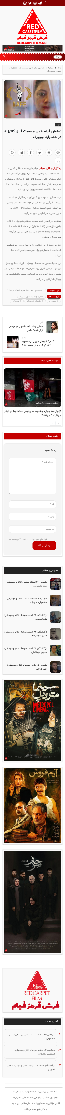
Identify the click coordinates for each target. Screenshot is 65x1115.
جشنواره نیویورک (34, 301)
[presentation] (53, 423)
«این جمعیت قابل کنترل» (31, 296)
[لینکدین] (58, 161)
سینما (50, 68)
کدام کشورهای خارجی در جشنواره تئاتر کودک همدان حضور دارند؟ (38, 343)
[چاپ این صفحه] (49, 152)
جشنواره (52, 301)
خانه (59, 68)
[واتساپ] (12, 152)
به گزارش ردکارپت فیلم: (50, 168)
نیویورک (16, 301)
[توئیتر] (39, 152)
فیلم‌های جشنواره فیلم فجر (47, 403)
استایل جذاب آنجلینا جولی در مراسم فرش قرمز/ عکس (26, 328)
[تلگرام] (21, 152)
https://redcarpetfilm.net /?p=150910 (27, 290)
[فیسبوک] (30, 152)
